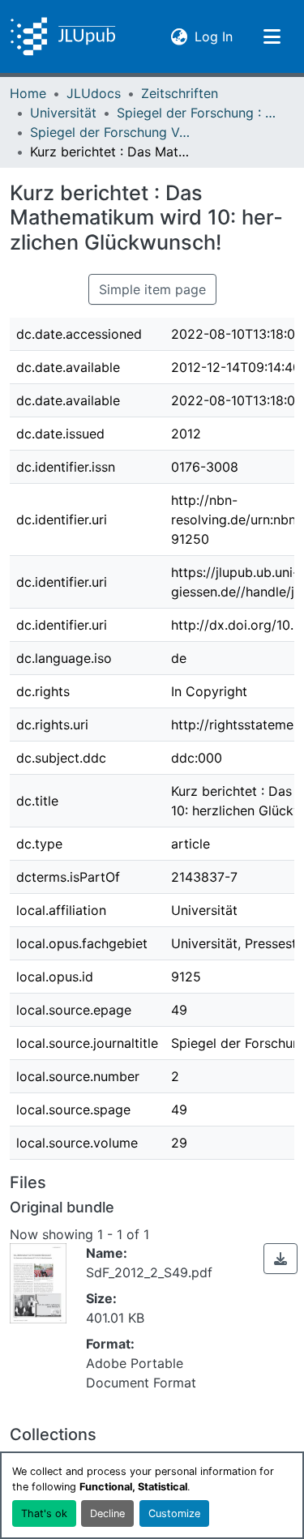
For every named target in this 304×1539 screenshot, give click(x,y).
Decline (107, 1513)
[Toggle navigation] (271, 36)
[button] (63, 36)
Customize (174, 1513)
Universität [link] (63, 113)
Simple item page (152, 289)
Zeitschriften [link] (179, 93)
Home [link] (28, 93)
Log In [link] (214, 36)
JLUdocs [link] (93, 93)
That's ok (44, 1513)
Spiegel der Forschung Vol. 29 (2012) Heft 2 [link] (111, 132)
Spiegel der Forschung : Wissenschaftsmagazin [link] (198, 113)
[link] (280, 1258)
